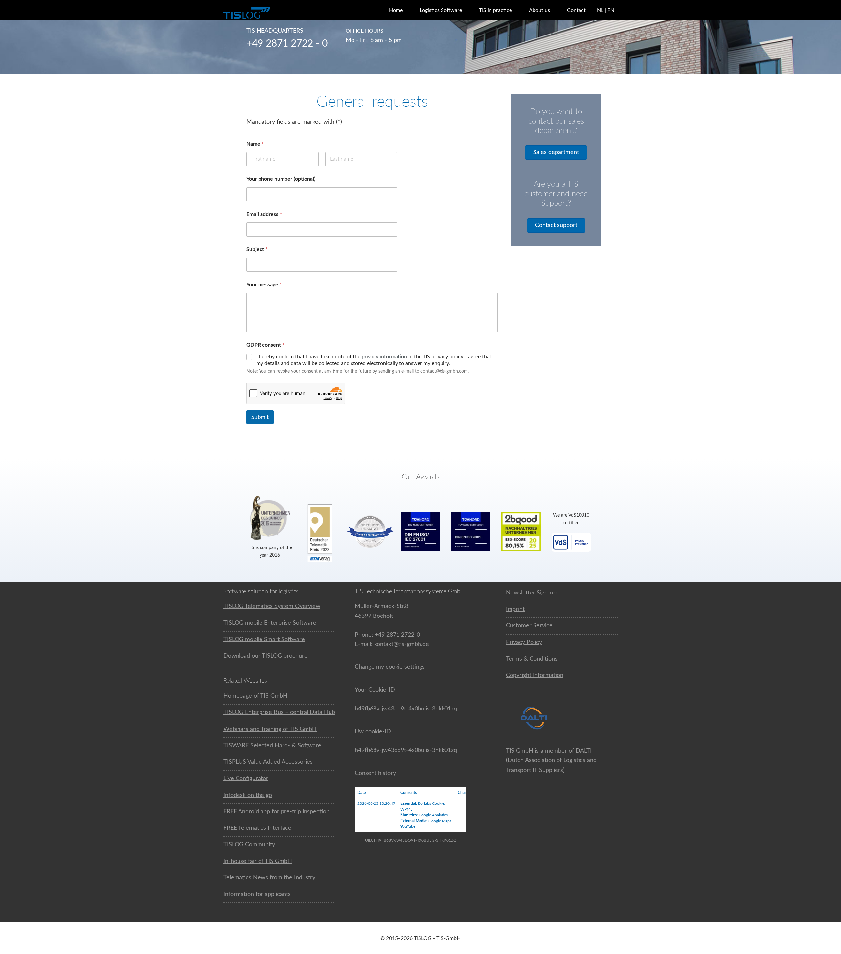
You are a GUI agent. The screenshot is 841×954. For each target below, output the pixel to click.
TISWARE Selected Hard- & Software (272, 746)
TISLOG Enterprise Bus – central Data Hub (279, 712)
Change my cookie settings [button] (390, 667)
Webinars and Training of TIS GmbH (270, 729)
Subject (257, 249)
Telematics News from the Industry (269, 878)
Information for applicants (257, 894)
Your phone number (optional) (280, 179)
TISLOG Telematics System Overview (271, 606)
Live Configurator (245, 778)
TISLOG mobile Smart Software (264, 639)
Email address (264, 214)
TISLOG (262, 13)
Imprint (515, 609)
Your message (264, 284)
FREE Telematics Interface (257, 828)
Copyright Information (534, 675)
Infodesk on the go (247, 795)
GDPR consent (265, 345)
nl (600, 10)
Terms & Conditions (531, 659)
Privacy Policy (524, 642)
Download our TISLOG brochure (265, 656)
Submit (260, 417)
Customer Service (529, 626)
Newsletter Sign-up (531, 593)
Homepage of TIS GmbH (255, 696)
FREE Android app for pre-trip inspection (276, 812)
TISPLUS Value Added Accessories (268, 762)
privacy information (384, 356)
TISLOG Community (249, 845)
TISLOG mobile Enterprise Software (269, 623)
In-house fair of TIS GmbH (257, 861)
